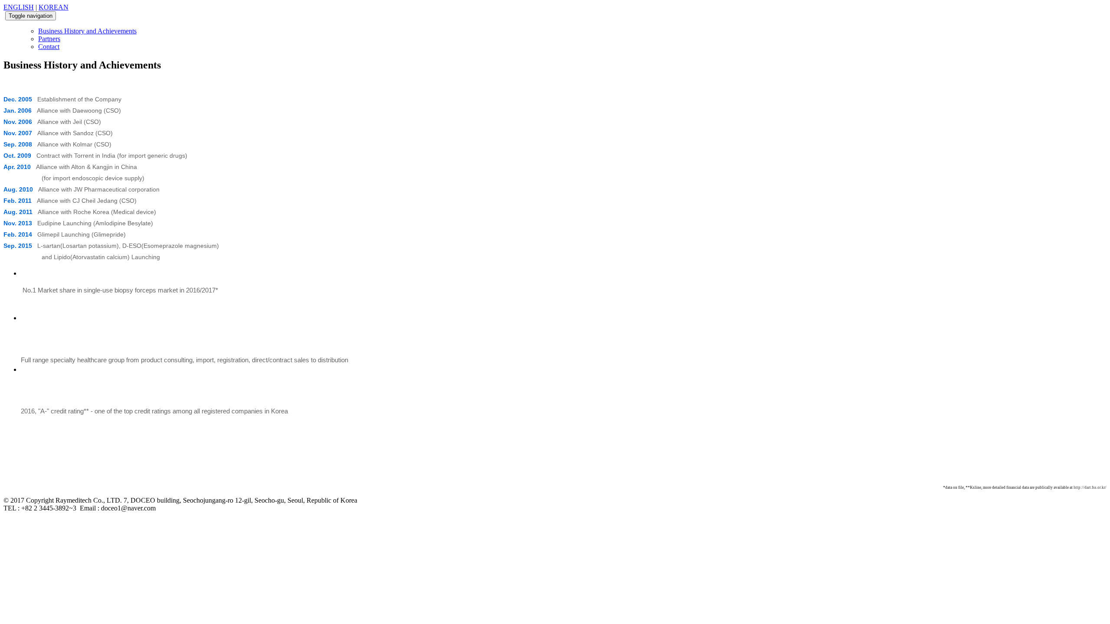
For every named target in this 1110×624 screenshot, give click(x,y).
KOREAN (54, 7)
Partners (49, 38)
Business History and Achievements (87, 31)
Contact (48, 46)
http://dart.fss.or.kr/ (1090, 487)
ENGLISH (18, 7)
